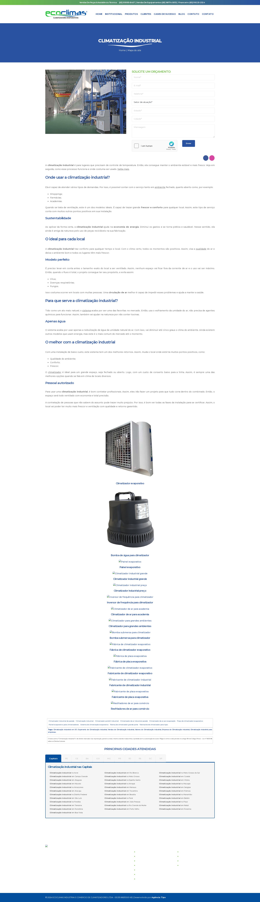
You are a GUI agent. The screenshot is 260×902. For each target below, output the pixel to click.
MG (109, 758)
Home (99, 14)
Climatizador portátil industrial (107, 721)
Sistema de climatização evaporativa (94, 725)
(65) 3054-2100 (57, 851)
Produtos (131, 14)
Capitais (53, 758)
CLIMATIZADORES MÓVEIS (195, 860)
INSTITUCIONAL (145, 851)
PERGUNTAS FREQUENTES (152, 874)
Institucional (113, 14)
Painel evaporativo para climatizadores (64, 725)
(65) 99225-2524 (70, 869)
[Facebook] (191, 897)
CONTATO (142, 865)
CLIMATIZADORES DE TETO (195, 856)
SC (150, 758)
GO (98, 758)
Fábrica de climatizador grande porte (124, 725)
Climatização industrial (85, 721)
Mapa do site (134, 50)
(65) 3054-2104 (56, 856)
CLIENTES (142, 860)
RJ (130, 758)
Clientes (146, 14)
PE (66, 758)
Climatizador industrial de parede (61, 721)
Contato (193, 14)
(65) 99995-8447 (127, 2)
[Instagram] (198, 897)
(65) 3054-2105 (56, 860)
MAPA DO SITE (145, 879)
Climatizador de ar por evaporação (162, 721)
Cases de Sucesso (165, 14)
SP (160, 758)
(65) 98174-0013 (87, 874)
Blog (181, 14)
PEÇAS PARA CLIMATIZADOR (196, 865)
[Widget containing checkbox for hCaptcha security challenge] (154, 146)
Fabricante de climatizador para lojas (154, 725)
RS (140, 758)
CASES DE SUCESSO (148, 856)
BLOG (140, 870)
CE (76, 758)
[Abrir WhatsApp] (252, 894)
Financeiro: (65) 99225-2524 (191, 2)
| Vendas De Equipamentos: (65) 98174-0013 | (156, 2)
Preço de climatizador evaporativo (190, 721)
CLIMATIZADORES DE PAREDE (197, 851)
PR (119, 758)
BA (87, 758)
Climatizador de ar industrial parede (134, 721)
